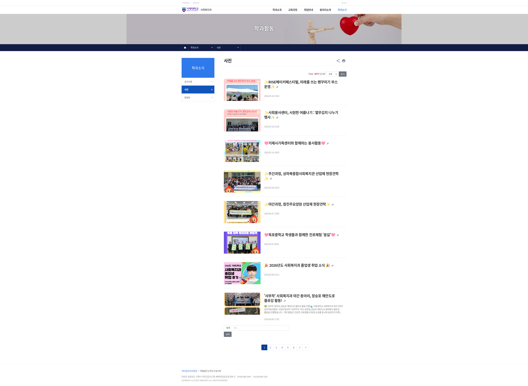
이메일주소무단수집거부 (210, 370)
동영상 (187, 97)
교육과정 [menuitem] (292, 10)
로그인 (344, 2)
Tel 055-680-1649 (244, 376)
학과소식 (194, 47)
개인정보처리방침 (189, 370)
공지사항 (188, 81)
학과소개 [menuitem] (277, 10)
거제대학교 (186, 2)
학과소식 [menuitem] (342, 10)
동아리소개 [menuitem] (325, 10)
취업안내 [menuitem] (308, 10)
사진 (219, 47)
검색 (228, 334)
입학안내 (196, 2)
